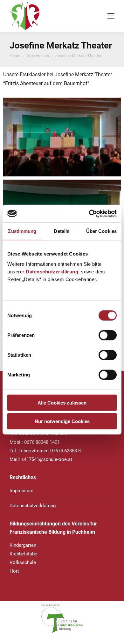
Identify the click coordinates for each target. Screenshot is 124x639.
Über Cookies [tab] (101, 231)
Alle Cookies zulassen (62, 402)
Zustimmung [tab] (22, 231)
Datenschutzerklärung (52, 271)
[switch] (108, 335)
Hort (14, 571)
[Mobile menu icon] (110, 16)
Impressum (21, 491)
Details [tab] (61, 231)
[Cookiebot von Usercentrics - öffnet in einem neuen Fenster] (89, 213)
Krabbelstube (23, 554)
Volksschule (23, 562)
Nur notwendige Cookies (62, 421)
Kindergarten (23, 545)
